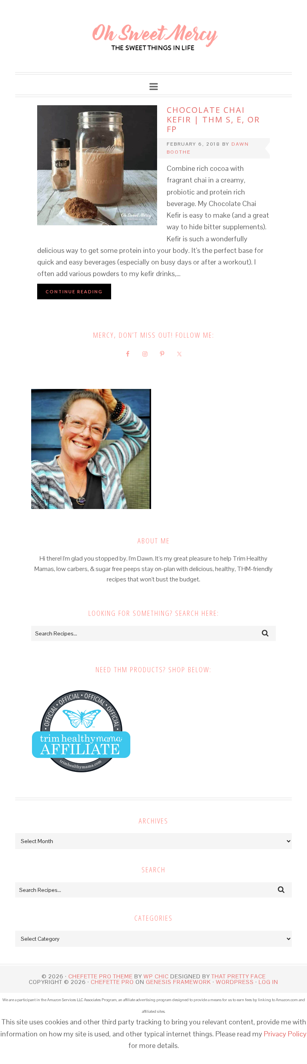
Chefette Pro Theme (100, 976)
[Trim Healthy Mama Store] (81, 780)
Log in (268, 982)
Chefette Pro (112, 982)
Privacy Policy (285, 1033)
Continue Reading (74, 291)
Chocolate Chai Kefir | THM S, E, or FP (213, 119)
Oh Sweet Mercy (153, 36)
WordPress (235, 982)
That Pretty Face (238, 976)
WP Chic (156, 976)
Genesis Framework (178, 982)
